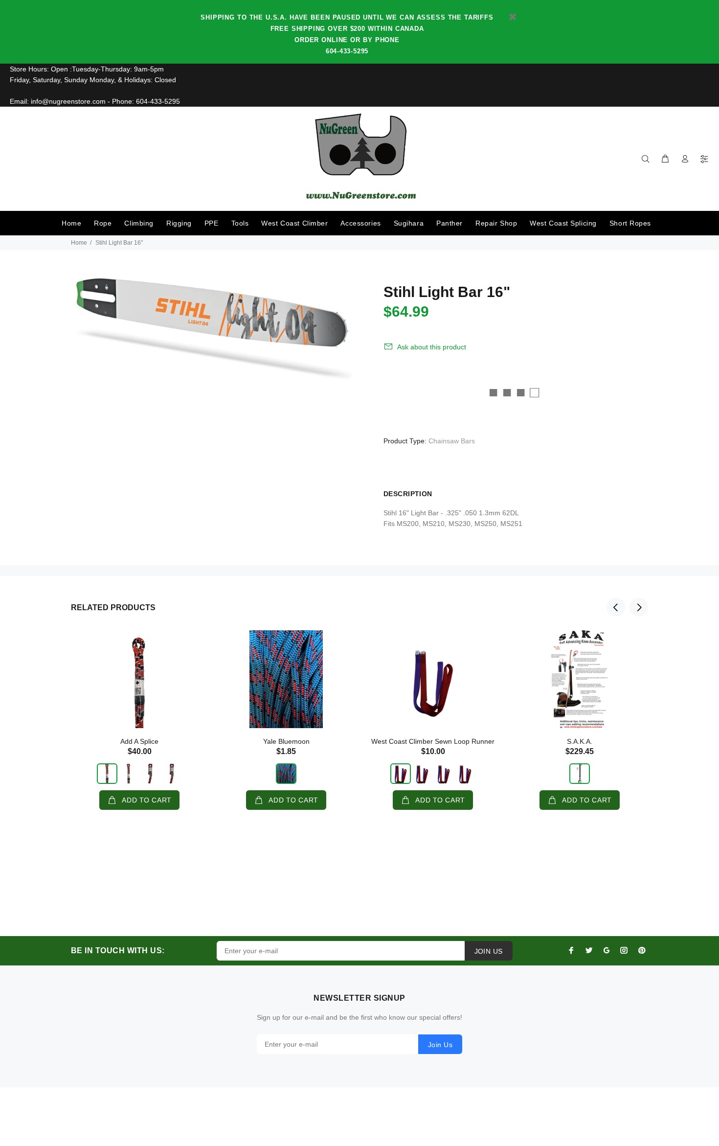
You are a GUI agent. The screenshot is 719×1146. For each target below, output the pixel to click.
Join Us (440, 1045)
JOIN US (488, 951)
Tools (240, 223)
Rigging (179, 223)
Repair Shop (496, 223)
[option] (139, 710)
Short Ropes (630, 223)
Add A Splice (139, 741)
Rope (103, 223)
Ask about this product (431, 347)
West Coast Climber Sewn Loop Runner (432, 741)
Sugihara (409, 223)
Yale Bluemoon (286, 741)
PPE (211, 223)
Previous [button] (616, 607)
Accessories (360, 223)
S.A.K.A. (579, 741)
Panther (449, 223)
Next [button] (638, 607)
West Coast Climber (294, 223)
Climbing (138, 223)
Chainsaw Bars (451, 441)
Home (71, 223)
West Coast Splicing (563, 223)
